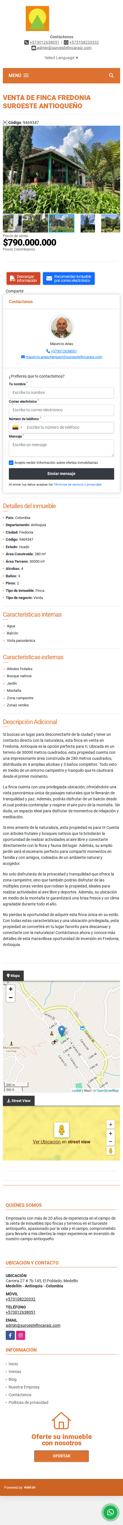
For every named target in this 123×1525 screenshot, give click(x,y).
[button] (115, 130)
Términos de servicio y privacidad (77, 484)
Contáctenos (20, 1394)
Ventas (15, 1371)
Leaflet (76, 1090)
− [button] (11, 997)
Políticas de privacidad (28, 1402)
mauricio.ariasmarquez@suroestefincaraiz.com (64, 357)
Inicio (13, 1364)
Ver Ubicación (47, 1142)
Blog (13, 1379)
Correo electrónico (24, 401)
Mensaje (16, 436)
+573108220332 (84, 42)
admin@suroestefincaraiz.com (33, 1325)
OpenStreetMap (108, 1090)
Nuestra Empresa (24, 1387)
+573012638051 (44, 42)
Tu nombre (18, 384)
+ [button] (11, 989)
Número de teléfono (25, 418)
